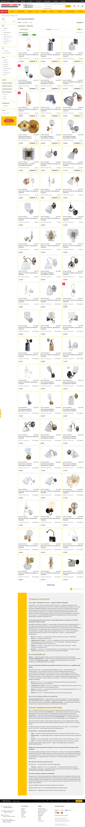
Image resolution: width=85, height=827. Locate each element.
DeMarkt (6, 105)
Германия (12, 15)
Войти (82, 1)
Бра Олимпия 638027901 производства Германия (69, 410)
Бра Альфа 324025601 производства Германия (50, 164)
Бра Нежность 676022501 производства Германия (70, 437)
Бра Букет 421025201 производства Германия (27, 246)
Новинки (23, 814)
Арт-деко (6, 62)
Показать (8, 121)
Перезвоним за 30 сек (48, 3)
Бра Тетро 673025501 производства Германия (50, 219)
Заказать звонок (16, 801)
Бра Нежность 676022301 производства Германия (47, 437)
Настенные (6, 50)
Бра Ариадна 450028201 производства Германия (47, 273)
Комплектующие (8, 32)
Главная (3, 15)
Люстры (6, 34)
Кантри (5, 70)
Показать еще (51, 585)
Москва (30, 4)
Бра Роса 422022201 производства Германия (50, 191)
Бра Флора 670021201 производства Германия (73, 191)
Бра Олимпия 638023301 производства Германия (47, 382)
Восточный (6, 64)
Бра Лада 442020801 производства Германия (72, 219)
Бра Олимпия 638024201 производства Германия (25, 82)
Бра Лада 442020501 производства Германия (27, 519)
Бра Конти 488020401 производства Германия (72, 82)
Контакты (63, 1)
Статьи (39, 819)
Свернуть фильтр (24, 29)
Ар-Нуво (6, 60)
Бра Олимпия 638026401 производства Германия (47, 410)
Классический (7, 72)
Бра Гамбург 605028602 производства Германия (69, 137)
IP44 (5, 98)
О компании (24, 806)
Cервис (40, 806)
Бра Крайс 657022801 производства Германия (50, 519)
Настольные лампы (8, 36)
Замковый (6, 66)
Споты (6, 43)
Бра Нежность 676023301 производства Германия (25, 464)
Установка (38, 1)
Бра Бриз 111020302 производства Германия (50, 246)
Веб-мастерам (40, 814)
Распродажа (23, 812)
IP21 (5, 96)
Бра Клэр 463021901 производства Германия (72, 109)
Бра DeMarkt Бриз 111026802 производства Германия (26, 164)
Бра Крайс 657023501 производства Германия (72, 519)
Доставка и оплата (5, 1)
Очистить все (79, 32)
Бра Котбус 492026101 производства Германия (50, 546)
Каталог (5, 11)
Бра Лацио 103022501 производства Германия (28, 491)
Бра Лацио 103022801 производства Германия (50, 491)
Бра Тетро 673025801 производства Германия (50, 55)
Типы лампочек (41, 820)
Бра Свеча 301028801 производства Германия (72, 355)
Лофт (5, 74)
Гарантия (15, 1)
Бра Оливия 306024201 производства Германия (47, 82)
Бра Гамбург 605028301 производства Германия (47, 137)
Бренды (55, 1)
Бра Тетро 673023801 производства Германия (28, 328)
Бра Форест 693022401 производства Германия (51, 300)
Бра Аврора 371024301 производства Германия (28, 300)
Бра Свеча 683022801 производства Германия (28, 382)
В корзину (32, 61)
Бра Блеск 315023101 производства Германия (28, 273)
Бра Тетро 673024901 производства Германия (28, 355)
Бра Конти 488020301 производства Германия (50, 573)
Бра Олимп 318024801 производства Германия (28, 437)
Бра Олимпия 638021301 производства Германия (69, 382)
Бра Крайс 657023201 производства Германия (28, 546)
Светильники (7, 41)
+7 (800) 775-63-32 (32, 5)
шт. (70, 801)
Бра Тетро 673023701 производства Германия (28, 219)
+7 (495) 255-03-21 (32, 7)
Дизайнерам (47, 1)
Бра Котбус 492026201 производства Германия (73, 546)
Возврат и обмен (41, 812)
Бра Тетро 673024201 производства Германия (72, 328)
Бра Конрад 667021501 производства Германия (51, 109)
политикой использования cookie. (62, 821)
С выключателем (7, 52)
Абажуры (6, 28)
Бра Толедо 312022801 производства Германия (28, 55)
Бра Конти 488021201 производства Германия (28, 109)
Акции (22, 815)
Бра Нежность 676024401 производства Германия (47, 464)
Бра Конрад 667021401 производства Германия (73, 573)
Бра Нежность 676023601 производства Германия (70, 464)
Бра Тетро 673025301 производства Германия (72, 55)
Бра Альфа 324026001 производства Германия (73, 164)
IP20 (5, 94)
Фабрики (23, 809)
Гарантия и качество (42, 811)
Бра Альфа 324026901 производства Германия (28, 191)
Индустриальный (8, 68)
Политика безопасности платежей (61, 815)
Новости (39, 818)
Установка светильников (43, 809)
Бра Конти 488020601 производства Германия (28, 573)
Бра (33, 34)
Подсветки (6, 38)
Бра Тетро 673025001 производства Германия (50, 355)
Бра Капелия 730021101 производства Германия (25, 137)
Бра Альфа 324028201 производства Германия (73, 273)
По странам (23, 811)
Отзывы (30, 1)
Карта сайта (23, 816)
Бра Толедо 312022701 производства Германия (73, 300)
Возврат (23, 1)
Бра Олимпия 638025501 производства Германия (25, 410)
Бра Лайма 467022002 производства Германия (73, 491)
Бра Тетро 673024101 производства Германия (50, 328)
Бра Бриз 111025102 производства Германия (72, 246)
